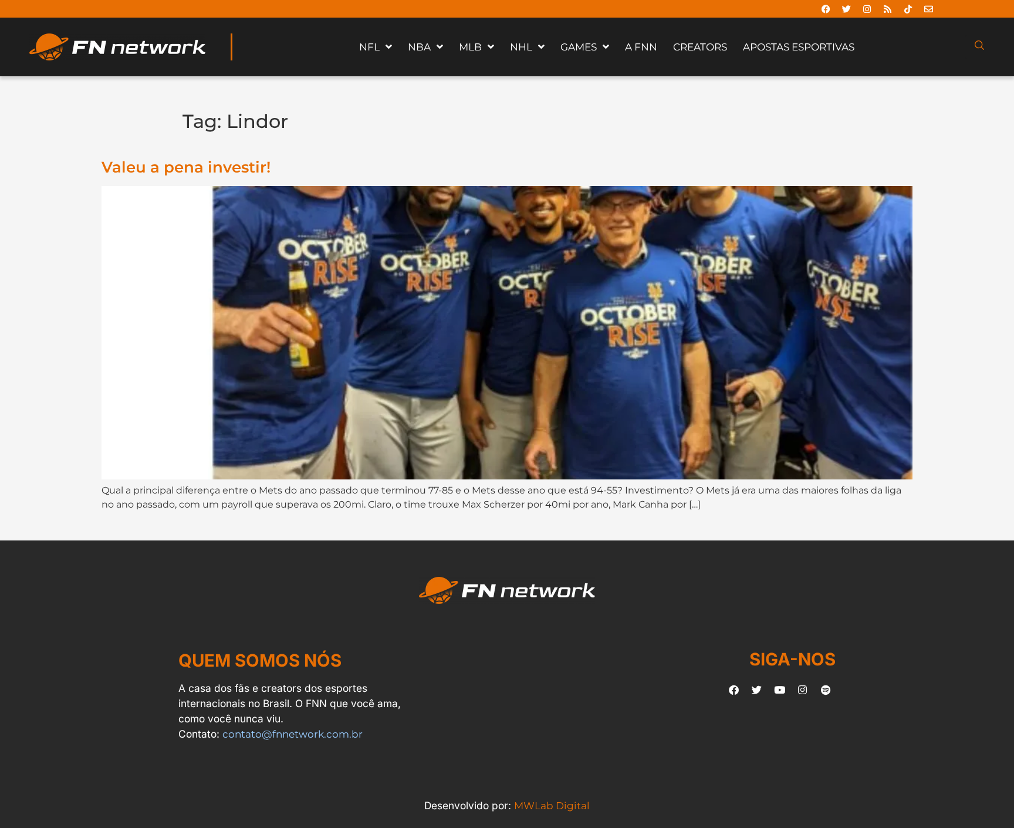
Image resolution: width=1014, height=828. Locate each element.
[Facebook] (825, 9)
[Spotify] (826, 689)
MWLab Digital (552, 805)
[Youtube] (780, 689)
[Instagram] (867, 9)
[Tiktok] (908, 9)
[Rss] (887, 9)
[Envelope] (928, 9)
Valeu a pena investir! (186, 167)
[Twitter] (846, 9)
